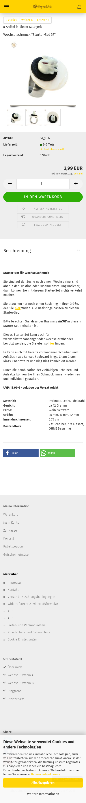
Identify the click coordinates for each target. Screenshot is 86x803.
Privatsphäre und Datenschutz (29, 632)
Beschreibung (17, 250)
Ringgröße (15, 691)
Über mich (15, 667)
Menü (6, 6)
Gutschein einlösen (16, 555)
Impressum (15, 583)
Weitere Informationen (43, 794)
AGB (10, 611)
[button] (10, 184)
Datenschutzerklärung (45, 774)
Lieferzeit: (10, 144)
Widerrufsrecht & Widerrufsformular (33, 604)
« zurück (11, 20)
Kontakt (13, 590)
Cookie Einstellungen (22, 639)
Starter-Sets (16, 699)
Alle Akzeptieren (43, 783)
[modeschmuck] (43, 74)
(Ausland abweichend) (52, 149)
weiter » (27, 20)
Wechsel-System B (21, 683)
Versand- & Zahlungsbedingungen (31, 597)
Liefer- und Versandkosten (26, 625)
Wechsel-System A (21, 675)
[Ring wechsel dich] (43, 6)
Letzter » (43, 20)
